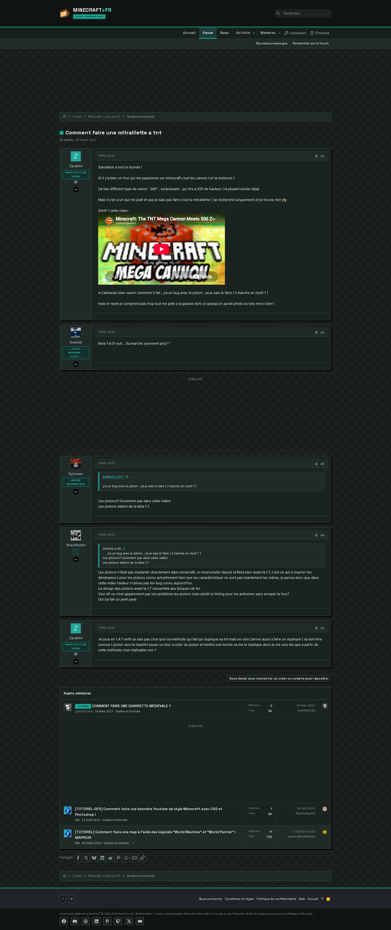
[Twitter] (129, 921)
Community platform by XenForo (97, 913)
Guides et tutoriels (128, 711)
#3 (322, 464)
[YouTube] (140, 921)
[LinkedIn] (96, 921)
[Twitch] (118, 921)
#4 (322, 535)
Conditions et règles (239, 899)
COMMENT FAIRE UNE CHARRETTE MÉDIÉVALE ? (131, 706)
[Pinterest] (107, 921)
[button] (253, 33)
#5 (322, 628)
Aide (302, 899)
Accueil (313, 899)
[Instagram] (85, 921)
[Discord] (75, 921)
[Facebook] (64, 921)
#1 (322, 156)
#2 (322, 332)
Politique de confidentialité (276, 899)
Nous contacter (210, 899)
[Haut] (322, 899)
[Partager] (316, 156)
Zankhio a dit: (113, 477)
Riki (77, 820)
